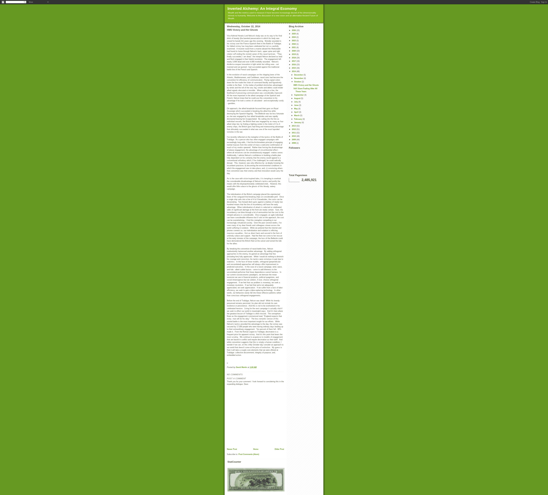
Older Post (279, 449)
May (296, 109)
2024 (294, 37)
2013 (294, 126)
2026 (294, 30)
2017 (294, 61)
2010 (294, 136)
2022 (294, 44)
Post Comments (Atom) (248, 454)
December (299, 75)
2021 (294, 47)
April (296, 112)
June (296, 105)
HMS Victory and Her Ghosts (306, 85)
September (299, 95)
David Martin (242, 367)
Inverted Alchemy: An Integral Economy (262, 8)
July (296, 102)
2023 (294, 41)
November (299, 78)
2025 (294, 34)
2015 (294, 68)
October (298, 82)
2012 (294, 129)
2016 (294, 64)
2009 (294, 140)
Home (255, 449)
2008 (294, 143)
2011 (294, 133)
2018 (294, 58)
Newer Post (232, 449)
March (297, 115)
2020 (294, 51)
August (297, 98)
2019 (294, 54)
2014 (294, 71)
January (298, 122)
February (298, 119)
